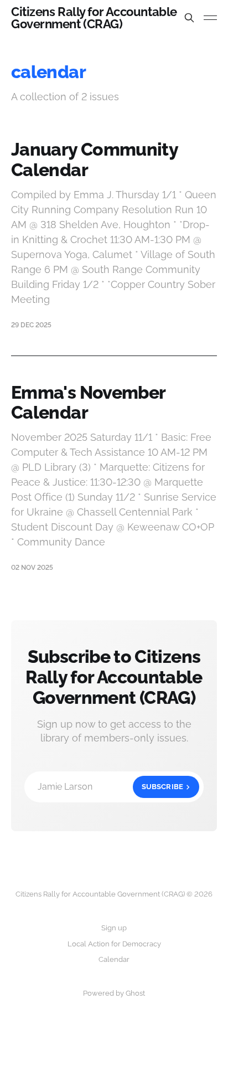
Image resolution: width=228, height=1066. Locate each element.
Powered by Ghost (114, 993)
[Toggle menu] (210, 17)
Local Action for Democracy (114, 944)
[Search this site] (189, 17)
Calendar (114, 959)
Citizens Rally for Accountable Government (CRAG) (94, 18)
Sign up (114, 928)
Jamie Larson (110, 786)
